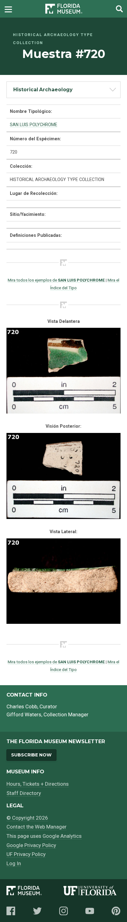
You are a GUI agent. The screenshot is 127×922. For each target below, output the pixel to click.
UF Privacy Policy (26, 854)
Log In (13, 863)
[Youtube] (89, 911)
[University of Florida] (92, 892)
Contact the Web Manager (36, 827)
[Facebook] (10, 911)
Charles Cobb (21, 706)
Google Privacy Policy (31, 845)
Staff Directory (23, 793)
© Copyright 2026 (27, 818)
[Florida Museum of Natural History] (34, 892)
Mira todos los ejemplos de (56, 280)
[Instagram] (63, 911)
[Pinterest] (116, 911)
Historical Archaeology (42, 90)
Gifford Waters (23, 714)
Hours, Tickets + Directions (37, 784)
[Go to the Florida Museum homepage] (63, 9)
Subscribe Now (31, 755)
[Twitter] (37, 911)
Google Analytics (62, 836)
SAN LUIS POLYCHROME (33, 124)
